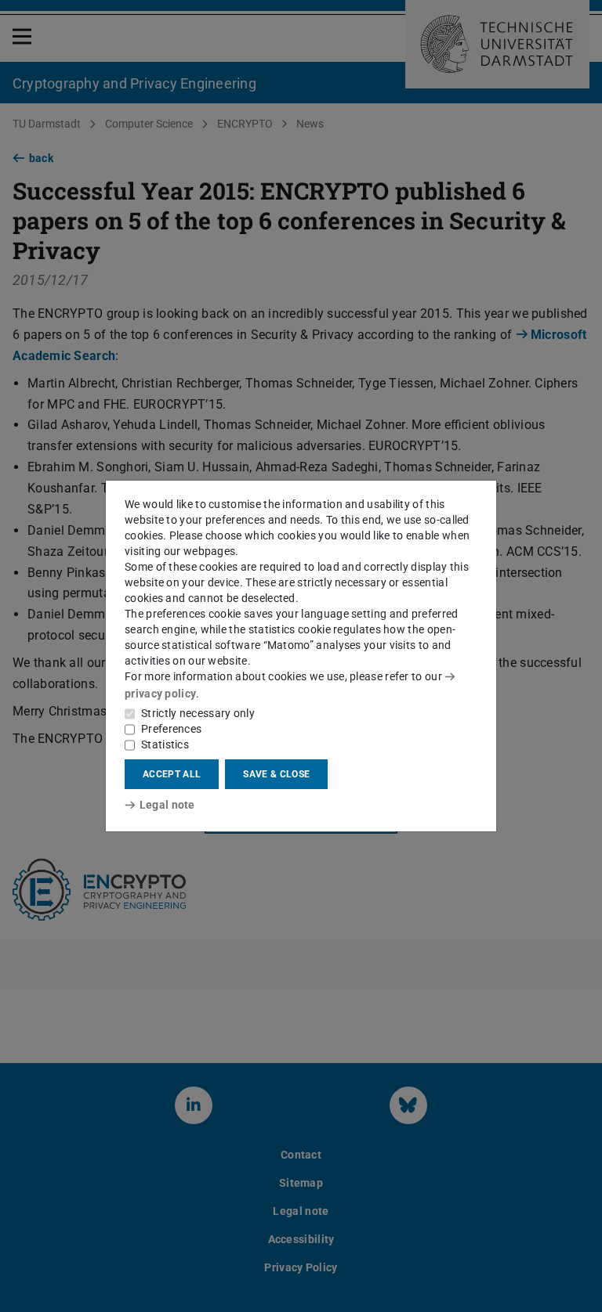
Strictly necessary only (198, 713)
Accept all (172, 774)
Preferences (171, 729)
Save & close (276, 774)
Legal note (167, 804)
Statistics (165, 744)
